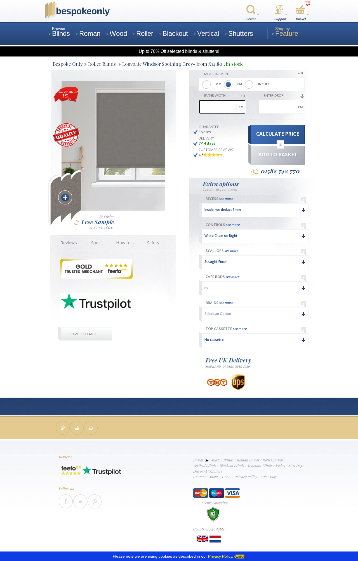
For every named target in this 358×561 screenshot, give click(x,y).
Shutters (215, 471)
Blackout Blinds (232, 465)
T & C (226, 476)
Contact (199, 476)
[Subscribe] (91, 428)
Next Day (295, 465)
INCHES (264, 84)
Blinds (198, 460)
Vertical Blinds (204, 465)
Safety (153, 242)
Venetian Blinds (260, 465)
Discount (200, 471)
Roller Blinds (273, 460)
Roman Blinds (248, 460)
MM (218, 84)
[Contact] (63, 428)
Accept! (240, 556)
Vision (281, 465)
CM (239, 84)
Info (263, 476)
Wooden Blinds (222, 460)
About (213, 476)
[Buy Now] (77, 428)
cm (241, 107)
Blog (273, 476)
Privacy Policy (245, 476)
